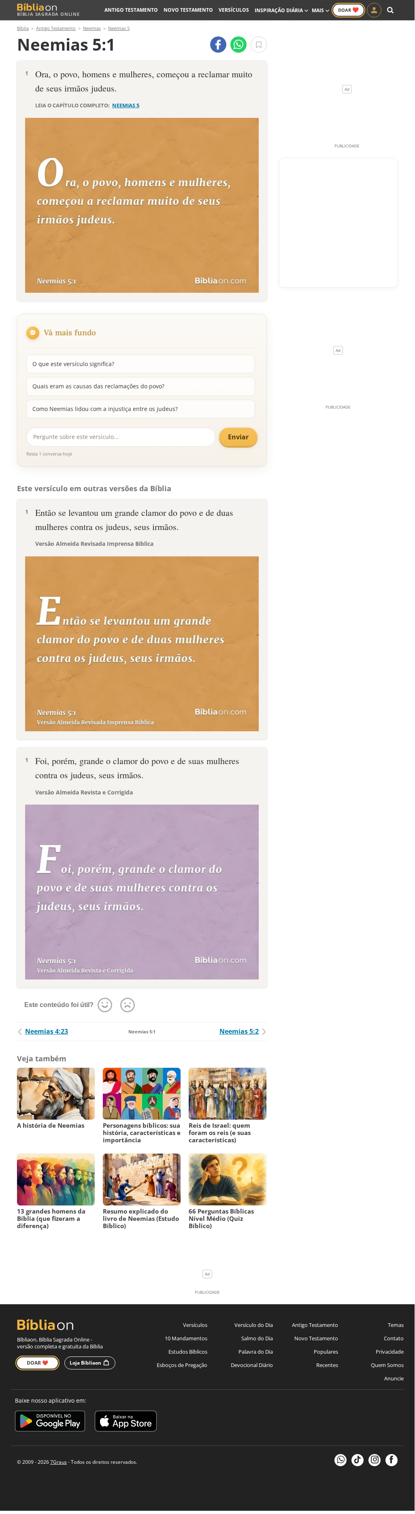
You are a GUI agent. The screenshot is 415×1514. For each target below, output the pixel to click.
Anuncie (394, 1378)
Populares (326, 1351)
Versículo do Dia (253, 1325)
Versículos (234, 9)
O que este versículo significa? (73, 364)
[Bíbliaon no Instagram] (374, 1460)
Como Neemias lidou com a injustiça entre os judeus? (105, 409)
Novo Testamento (188, 9)
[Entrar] (374, 10)
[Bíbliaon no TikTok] (357, 1460)
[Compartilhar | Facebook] (218, 44)
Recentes (327, 1365)
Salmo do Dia (257, 1338)
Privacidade (390, 1351)
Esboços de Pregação (182, 1365)
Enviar (238, 436)
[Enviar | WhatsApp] (238, 44)
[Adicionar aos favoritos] (259, 44)
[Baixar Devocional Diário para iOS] (126, 1422)
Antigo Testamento (131, 9)
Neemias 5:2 (239, 1031)
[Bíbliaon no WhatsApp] (340, 1460)
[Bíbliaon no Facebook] (391, 1460)
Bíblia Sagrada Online (48, 14)
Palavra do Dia (255, 1351)
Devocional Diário (252, 1365)
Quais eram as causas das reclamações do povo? (98, 386)
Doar (348, 9)
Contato (394, 1338)
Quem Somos (387, 1365)
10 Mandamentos (186, 1338)
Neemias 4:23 (46, 1031)
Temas (396, 1325)
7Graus (58, 1462)
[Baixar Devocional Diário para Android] (50, 1422)
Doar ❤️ (37, 1362)
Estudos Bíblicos (187, 1351)
